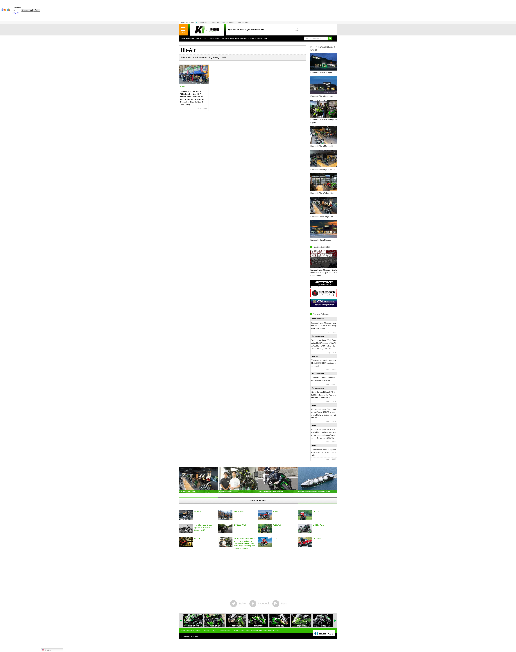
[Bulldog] (323, 296)
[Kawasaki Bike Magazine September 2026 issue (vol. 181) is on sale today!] (323, 259)
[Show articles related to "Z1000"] (301, 620)
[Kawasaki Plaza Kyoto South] (323, 158)
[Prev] (181, 620)
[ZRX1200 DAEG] (225, 528)
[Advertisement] (258, 576)
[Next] (335, 620)
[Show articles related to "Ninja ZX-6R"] (193, 620)
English (47, 650)
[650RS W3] (186, 515)
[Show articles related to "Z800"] (323, 620)
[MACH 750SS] (225, 515)
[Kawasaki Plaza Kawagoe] (323, 62)
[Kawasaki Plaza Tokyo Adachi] (323, 182)
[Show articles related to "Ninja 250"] (258, 620)
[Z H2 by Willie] (305, 528)
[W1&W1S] (265, 528)
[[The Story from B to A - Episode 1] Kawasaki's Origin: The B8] (186, 528)
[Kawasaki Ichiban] (207, 30)
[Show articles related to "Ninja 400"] (236, 620)
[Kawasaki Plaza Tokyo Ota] (323, 205)
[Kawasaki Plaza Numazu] (323, 229)
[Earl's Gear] (323, 305)
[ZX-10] (265, 542)
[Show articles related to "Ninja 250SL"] (280, 620)
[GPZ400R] (305, 542)
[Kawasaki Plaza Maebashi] (323, 135)
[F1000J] (265, 515)
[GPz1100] (305, 515)
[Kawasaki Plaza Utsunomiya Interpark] (323, 109)
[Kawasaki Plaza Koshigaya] (323, 85)
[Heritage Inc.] (323, 633)
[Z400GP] (186, 542)
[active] (323, 287)
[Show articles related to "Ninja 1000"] (214, 620)
